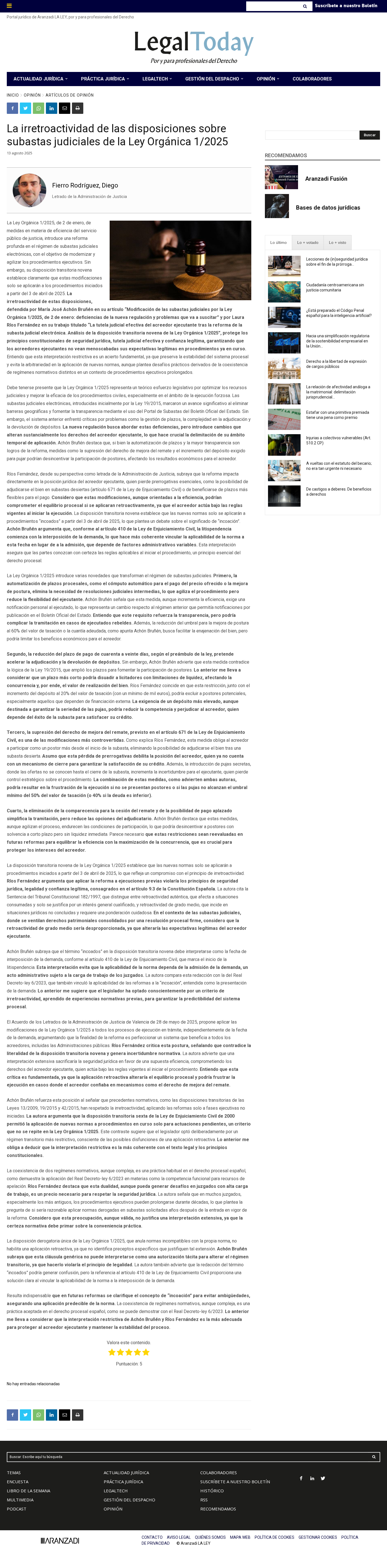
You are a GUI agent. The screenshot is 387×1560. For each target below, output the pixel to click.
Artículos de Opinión (70, 95)
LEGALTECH (116, 1490)
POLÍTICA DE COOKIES (274, 1537)
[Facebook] (12, 108)
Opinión (32, 95)
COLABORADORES (218, 1472)
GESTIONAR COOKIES (318, 1537)
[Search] (305, 6)
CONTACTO (152, 1537)
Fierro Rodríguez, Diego (85, 185)
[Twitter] (25, 108)
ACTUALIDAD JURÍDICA (126, 1472)
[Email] (64, 108)
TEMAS (14, 1472)
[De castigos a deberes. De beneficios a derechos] (284, 496)
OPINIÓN (113, 1509)
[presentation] (278, 242)
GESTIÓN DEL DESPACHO (129, 1500)
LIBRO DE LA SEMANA (28, 1490)
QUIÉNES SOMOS (210, 1537)
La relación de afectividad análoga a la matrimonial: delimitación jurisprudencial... (338, 392)
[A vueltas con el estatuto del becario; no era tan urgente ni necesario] (284, 470)
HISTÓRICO (212, 1490)
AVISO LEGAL (179, 1537)
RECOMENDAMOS (218, 1509)
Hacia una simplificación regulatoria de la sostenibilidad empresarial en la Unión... (337, 341)
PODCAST (16, 1509)
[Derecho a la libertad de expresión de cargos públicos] (284, 368)
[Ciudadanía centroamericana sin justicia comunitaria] (284, 291)
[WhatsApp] (38, 108)
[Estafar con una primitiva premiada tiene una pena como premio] (284, 419)
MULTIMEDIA (20, 1500)
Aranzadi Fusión (326, 178)
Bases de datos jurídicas (328, 207)
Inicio (13, 95)
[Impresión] (77, 108)
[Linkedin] (51, 108)
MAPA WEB (240, 1537)
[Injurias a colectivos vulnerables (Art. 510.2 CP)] (284, 444)
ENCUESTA (17, 1481)
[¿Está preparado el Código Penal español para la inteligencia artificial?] (284, 317)
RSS (204, 1500)
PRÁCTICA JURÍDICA (123, 1481)
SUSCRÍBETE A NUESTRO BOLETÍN (235, 1481)
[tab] (278, 242)
